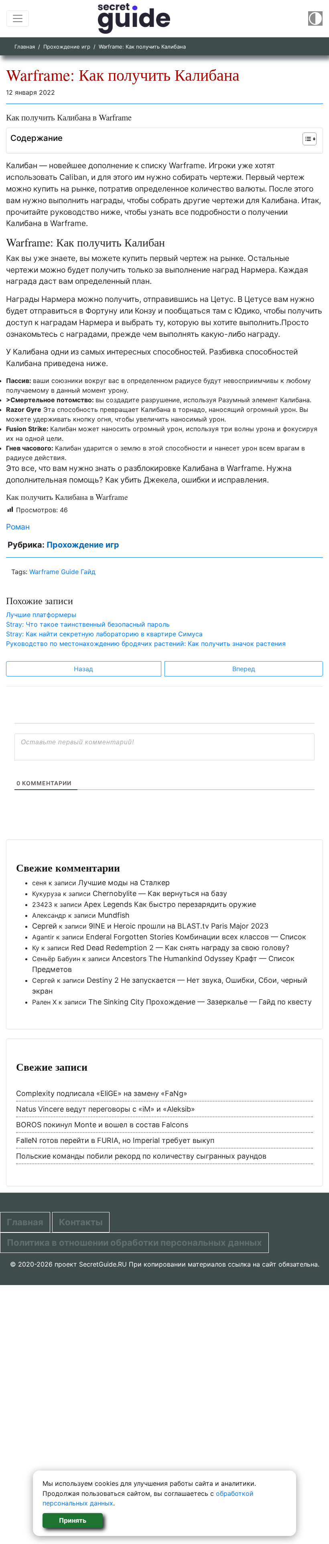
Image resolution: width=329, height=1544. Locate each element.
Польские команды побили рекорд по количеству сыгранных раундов (141, 1156)
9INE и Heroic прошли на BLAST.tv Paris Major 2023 (178, 926)
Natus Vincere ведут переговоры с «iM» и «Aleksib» (105, 1109)
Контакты (81, 1222)
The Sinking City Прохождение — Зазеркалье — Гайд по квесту (200, 1002)
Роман (18, 527)
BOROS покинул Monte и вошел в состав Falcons (102, 1124)
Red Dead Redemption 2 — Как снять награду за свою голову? (180, 947)
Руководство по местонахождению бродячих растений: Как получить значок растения (146, 644)
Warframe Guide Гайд (62, 572)
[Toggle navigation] (17, 18)
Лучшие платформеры (41, 615)
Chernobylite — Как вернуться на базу (160, 893)
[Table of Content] (310, 138)
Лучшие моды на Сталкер (124, 882)
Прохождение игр (66, 46)
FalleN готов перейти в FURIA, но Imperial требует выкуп (115, 1140)
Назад (83, 669)
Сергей (44, 926)
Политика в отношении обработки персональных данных (134, 1242)
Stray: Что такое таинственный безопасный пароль (88, 624)
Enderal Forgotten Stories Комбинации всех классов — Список (196, 937)
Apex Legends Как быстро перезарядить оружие (170, 904)
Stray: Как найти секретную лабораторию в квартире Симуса (104, 634)
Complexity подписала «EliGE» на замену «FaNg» (101, 1093)
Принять (72, 1520)
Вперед (243, 669)
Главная (24, 46)
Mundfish (114, 915)
